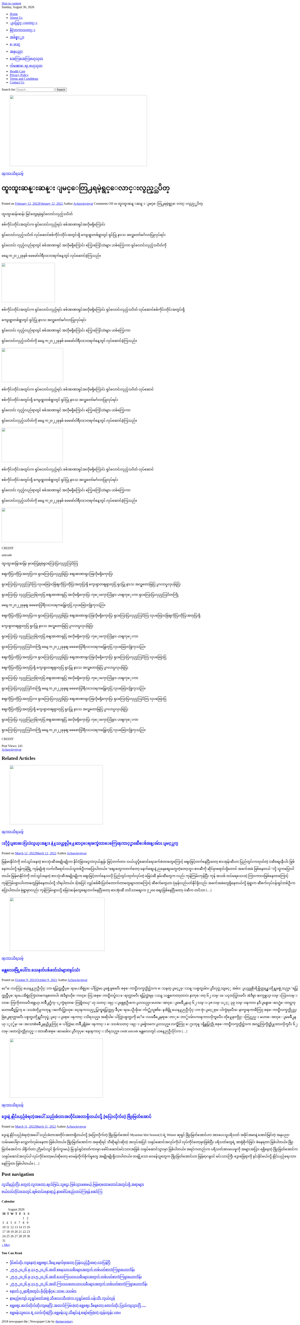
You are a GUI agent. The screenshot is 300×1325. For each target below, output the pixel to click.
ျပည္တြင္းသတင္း (23, 22)
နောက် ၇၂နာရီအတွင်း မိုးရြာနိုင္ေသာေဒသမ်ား (43, 1291)
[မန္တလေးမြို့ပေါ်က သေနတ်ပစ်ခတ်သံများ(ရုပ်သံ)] (150, 924)
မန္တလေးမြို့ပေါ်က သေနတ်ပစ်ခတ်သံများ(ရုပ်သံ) (41, 970)
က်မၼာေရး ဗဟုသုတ (26, 65)
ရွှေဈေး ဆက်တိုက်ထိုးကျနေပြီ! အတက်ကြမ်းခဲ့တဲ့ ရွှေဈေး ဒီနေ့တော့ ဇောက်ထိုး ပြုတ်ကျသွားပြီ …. (78, 1305)
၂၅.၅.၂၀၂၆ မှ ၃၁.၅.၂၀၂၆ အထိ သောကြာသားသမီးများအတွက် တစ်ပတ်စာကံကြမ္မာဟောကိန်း (76, 1276)
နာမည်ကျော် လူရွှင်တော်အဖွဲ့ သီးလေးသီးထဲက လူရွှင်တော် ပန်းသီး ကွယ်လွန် (62, 1298)
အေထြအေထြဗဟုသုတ (26, 58)
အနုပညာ (16, 51)
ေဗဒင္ (15, 44)
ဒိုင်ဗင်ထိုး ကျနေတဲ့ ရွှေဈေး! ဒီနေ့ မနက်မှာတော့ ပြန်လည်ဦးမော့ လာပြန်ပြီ (60, 1262)
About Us (16, 17)
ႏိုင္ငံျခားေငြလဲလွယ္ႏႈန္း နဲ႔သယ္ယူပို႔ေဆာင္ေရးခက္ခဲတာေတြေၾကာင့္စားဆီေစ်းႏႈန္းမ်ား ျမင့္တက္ (90, 843)
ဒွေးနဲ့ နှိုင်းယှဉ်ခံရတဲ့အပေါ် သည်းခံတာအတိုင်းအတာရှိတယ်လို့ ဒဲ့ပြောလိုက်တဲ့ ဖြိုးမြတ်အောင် (76, 1116)
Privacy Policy (19, 75)
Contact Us (17, 82)
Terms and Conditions (24, 78)
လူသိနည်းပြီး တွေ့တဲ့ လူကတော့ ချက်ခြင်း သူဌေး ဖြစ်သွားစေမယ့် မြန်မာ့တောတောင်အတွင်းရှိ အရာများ (73, 1184)
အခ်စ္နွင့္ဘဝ (17, 37)
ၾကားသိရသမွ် (12, 173)
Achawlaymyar (83, 203)
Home (14, 14)
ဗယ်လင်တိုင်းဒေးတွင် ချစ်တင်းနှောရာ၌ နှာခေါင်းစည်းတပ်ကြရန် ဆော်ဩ (52, 1191)
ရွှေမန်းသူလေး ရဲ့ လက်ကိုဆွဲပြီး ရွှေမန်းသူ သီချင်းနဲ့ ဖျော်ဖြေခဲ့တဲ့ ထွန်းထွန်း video (65, 1312)
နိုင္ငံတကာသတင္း (22, 30)
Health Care (17, 71)
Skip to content (11, 3)
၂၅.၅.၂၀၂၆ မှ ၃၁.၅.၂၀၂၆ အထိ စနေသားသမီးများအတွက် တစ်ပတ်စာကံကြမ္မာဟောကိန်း (72, 1269)
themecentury (64, 1321)
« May (6, 1245)
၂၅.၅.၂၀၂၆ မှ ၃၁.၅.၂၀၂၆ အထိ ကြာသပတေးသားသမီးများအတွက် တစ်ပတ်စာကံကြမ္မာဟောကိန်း (79, 1284)
